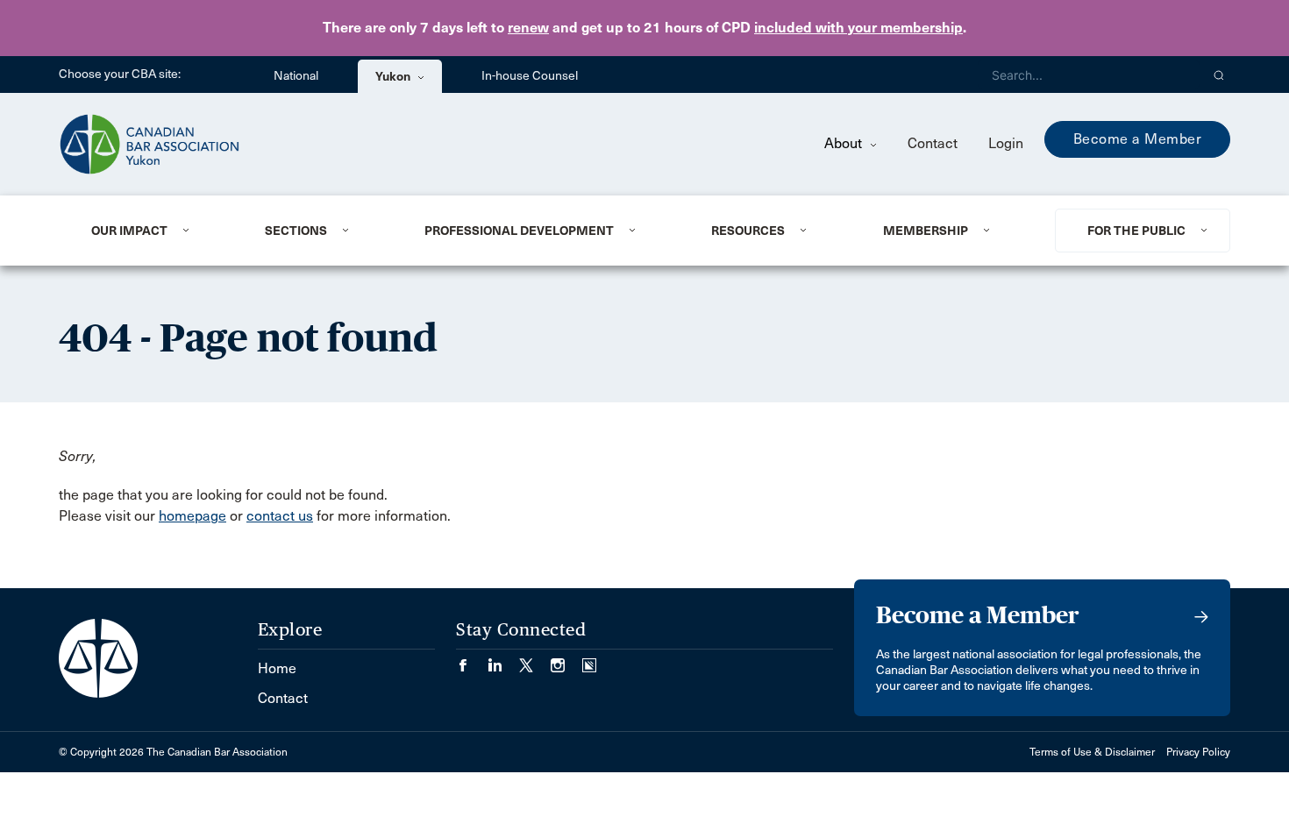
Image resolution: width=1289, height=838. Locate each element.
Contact (933, 143)
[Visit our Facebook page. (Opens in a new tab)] (472, 659)
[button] (1219, 74)
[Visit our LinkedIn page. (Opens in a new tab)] (503, 659)
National (296, 75)
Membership (925, 230)
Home (277, 668)
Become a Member (1137, 139)
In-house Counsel (529, 75)
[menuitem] (156, 230)
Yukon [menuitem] (394, 76)
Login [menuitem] (1005, 143)
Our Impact (129, 230)
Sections (296, 230)
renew (528, 27)
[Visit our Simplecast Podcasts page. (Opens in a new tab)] (589, 659)
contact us (279, 516)
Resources (748, 230)
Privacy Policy (1198, 752)
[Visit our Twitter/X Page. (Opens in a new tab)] (535, 659)
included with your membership (858, 27)
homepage (192, 516)
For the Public (1136, 230)
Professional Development (519, 230)
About (844, 143)
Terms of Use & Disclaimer (1092, 752)
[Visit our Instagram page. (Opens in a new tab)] (566, 659)
